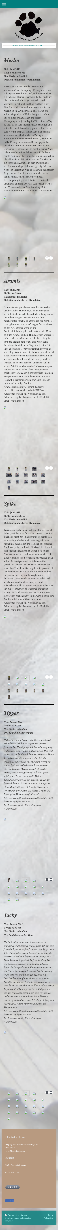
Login (50, 1215)
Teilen (11, 1201)
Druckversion (13, 1215)
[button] (29, 65)
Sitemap (24, 1215)
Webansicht (48, 1217)
